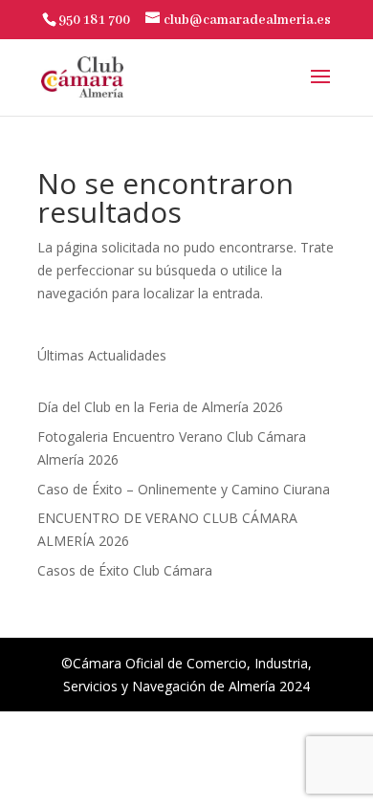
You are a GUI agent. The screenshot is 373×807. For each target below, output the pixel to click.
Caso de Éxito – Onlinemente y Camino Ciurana (183, 489)
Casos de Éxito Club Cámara (124, 570)
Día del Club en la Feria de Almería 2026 (160, 407)
